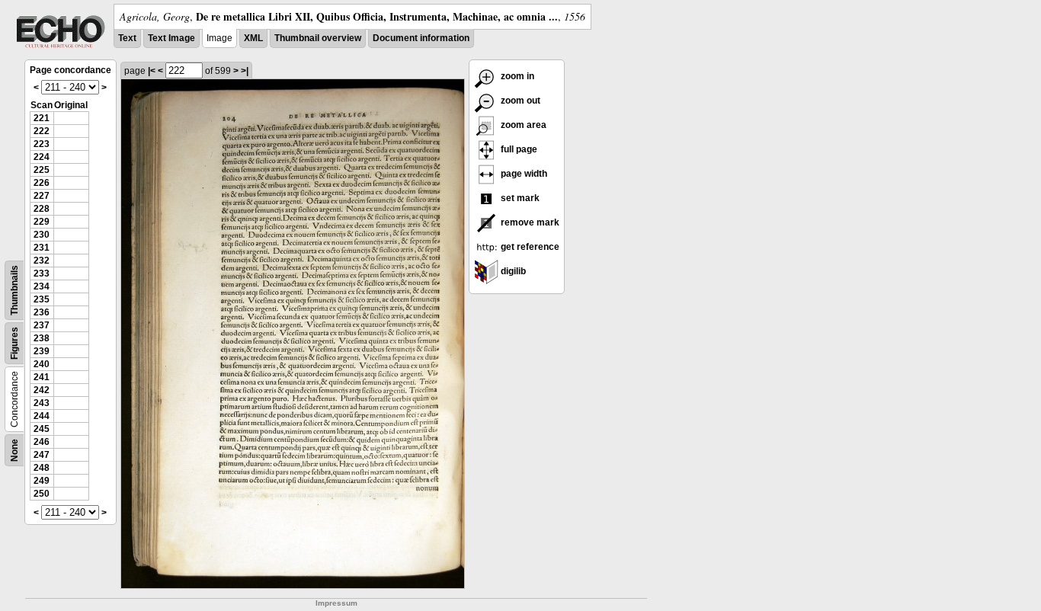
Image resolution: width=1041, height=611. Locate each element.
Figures (14, 343)
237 (42, 325)
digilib (512, 271)
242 (42, 390)
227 (42, 195)
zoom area (522, 125)
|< (151, 71)
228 (42, 208)
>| (244, 71)
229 (42, 221)
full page (517, 149)
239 (42, 351)
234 (42, 286)
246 (42, 442)
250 (42, 493)
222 (42, 131)
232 (42, 260)
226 (42, 183)
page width (522, 173)
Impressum (336, 603)
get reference (528, 247)
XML (253, 38)
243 (42, 403)
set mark (519, 198)
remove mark (528, 222)
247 (42, 454)
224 (42, 157)
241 (42, 377)
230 (42, 234)
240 (42, 364)
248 (42, 467)
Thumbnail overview (317, 38)
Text (127, 38)
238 (42, 338)
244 (42, 416)
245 (42, 429)
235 (42, 299)
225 (42, 170)
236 (42, 312)
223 (42, 144)
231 (42, 247)
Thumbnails (14, 290)
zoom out (519, 100)
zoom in (516, 76)
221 (42, 118)
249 (42, 480)
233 (42, 273)
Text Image (171, 38)
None (14, 450)
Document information (421, 38)
